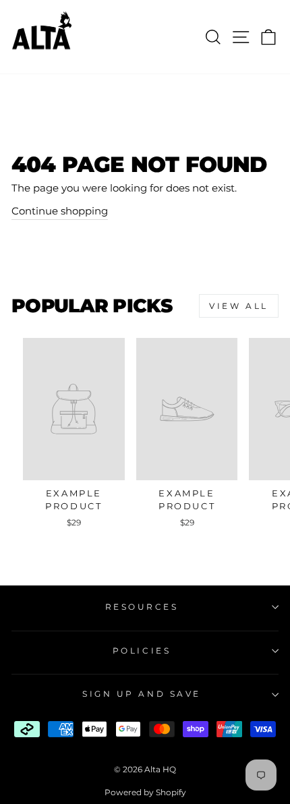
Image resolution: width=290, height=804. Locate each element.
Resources (142, 607)
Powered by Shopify (145, 792)
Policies (142, 651)
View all (238, 306)
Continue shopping (59, 211)
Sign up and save (141, 694)
